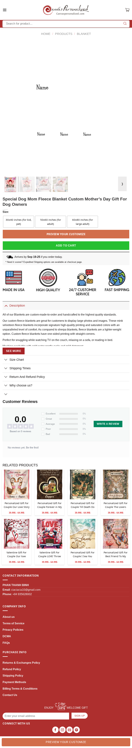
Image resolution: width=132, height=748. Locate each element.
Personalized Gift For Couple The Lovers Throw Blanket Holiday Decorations (115, 506)
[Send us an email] (69, 730)
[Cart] (127, 10)
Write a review (108, 424)
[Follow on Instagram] (62, 730)
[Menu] (5, 10)
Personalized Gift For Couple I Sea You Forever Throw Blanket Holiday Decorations (82, 555)
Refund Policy (12, 669)
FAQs (6, 642)
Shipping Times (20, 368)
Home (45, 34)
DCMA (7, 636)
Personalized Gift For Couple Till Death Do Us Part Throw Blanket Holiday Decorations (82, 506)
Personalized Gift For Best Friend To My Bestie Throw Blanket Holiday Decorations (115, 555)
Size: (6, 211)
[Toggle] (6, 305)
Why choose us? (20, 385)
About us (9, 616)
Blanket (84, 34)
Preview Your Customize (66, 234)
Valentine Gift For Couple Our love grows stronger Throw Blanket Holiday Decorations (16, 555)
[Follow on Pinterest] (76, 730)
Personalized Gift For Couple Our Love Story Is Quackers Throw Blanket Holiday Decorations (16, 506)
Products (63, 34)
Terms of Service (13, 623)
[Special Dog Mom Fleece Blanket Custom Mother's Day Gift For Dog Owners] (16, 484)
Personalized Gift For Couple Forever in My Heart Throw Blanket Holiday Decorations (49, 506)
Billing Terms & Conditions (20, 688)
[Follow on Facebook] (55, 730)
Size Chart (16, 359)
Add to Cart (66, 245)
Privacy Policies (13, 629)
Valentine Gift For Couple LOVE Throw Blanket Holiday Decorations (49, 555)
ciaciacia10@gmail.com (25, 589)
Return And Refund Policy (27, 377)
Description (17, 305)
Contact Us (10, 695)
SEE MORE (13, 351)
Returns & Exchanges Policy (21, 662)
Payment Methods (14, 682)
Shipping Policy (13, 675)
